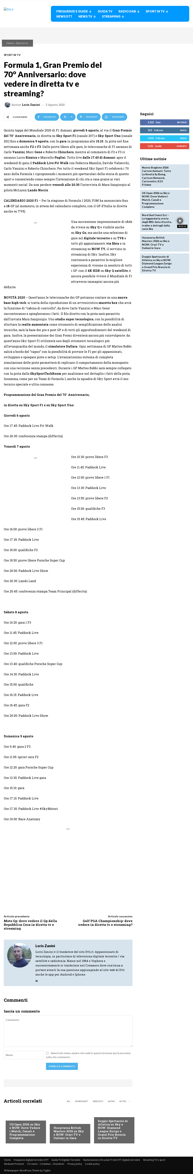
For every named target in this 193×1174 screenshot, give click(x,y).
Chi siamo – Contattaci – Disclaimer (45, 1164)
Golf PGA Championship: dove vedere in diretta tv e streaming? (105, 923)
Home (10, 43)
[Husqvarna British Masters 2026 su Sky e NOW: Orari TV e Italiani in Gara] (180, 243)
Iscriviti (182, 146)
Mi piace (182, 122)
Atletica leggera (109, 1114)
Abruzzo (98, 1101)
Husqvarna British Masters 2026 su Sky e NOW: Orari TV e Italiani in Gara (69, 1133)
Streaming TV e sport (154, 1160)
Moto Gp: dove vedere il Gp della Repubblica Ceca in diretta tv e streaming (30, 925)
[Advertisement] (35, 251)
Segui (183, 130)
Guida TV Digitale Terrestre (65, 1160)
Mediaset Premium (14, 1164)
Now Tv (14, 1117)
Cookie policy (92, 1164)
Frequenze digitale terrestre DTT (31, 1160)
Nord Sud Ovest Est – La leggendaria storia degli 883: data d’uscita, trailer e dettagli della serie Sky (157, 221)
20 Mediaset (81, 1101)
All (68, 1101)
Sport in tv (22, 43)
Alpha (111, 1101)
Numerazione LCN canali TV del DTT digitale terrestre (111, 1160)
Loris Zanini (31, 104)
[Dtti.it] (27, 13)
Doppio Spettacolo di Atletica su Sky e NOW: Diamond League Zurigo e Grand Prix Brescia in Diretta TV (113, 1129)
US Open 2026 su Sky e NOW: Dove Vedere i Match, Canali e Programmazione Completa (24, 1131)
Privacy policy (74, 1164)
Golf (57, 1120)
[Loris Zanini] (8, 104)
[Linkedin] (36, 980)
